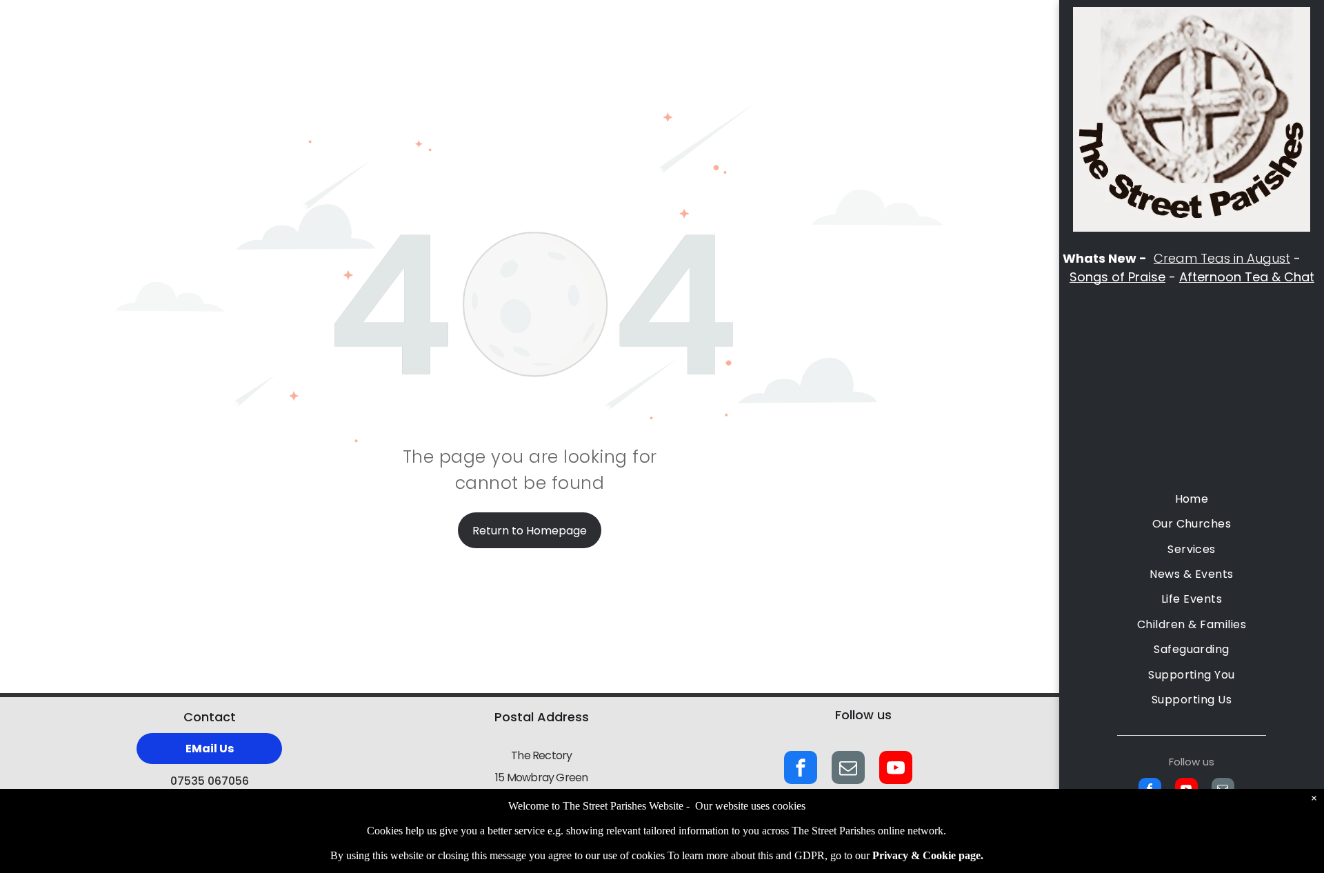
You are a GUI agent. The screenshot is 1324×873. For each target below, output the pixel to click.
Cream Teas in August (1222, 258)
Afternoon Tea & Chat (1246, 276)
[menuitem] (1192, 499)
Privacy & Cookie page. (927, 855)
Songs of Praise (1117, 276)
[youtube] (895, 769)
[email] (848, 769)
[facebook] (800, 769)
